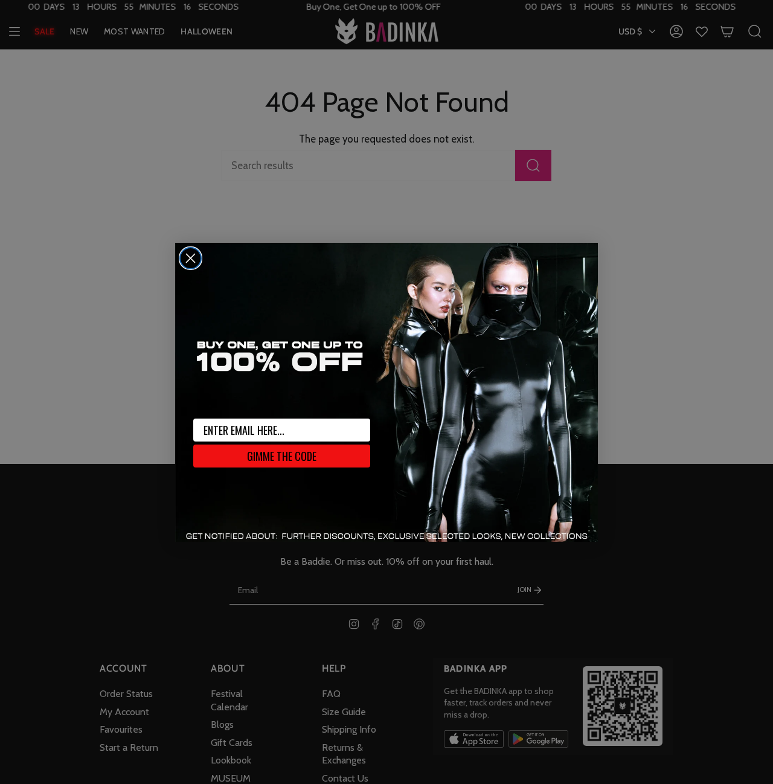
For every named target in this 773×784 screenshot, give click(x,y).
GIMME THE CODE (281, 456)
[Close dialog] (190, 258)
